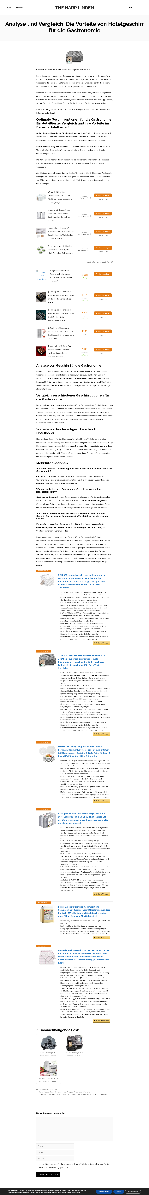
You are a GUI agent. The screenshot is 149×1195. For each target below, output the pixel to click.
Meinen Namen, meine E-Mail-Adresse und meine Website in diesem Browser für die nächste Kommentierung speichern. (74, 1166)
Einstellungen (66, 1193)
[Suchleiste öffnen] (142, 7)
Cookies (37, 1193)
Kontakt (133, 7)
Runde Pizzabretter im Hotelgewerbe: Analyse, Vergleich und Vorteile (64, 1092)
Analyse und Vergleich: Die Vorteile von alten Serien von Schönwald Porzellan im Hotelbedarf (73, 1094)
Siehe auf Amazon (102, 643)
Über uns (19, 7)
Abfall (119, 1192)
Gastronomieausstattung (48, 1089)
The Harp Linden (74, 7)
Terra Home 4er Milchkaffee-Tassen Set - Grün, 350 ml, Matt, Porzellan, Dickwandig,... (60, 249)
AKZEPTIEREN (104, 1192)
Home (9, 7)
